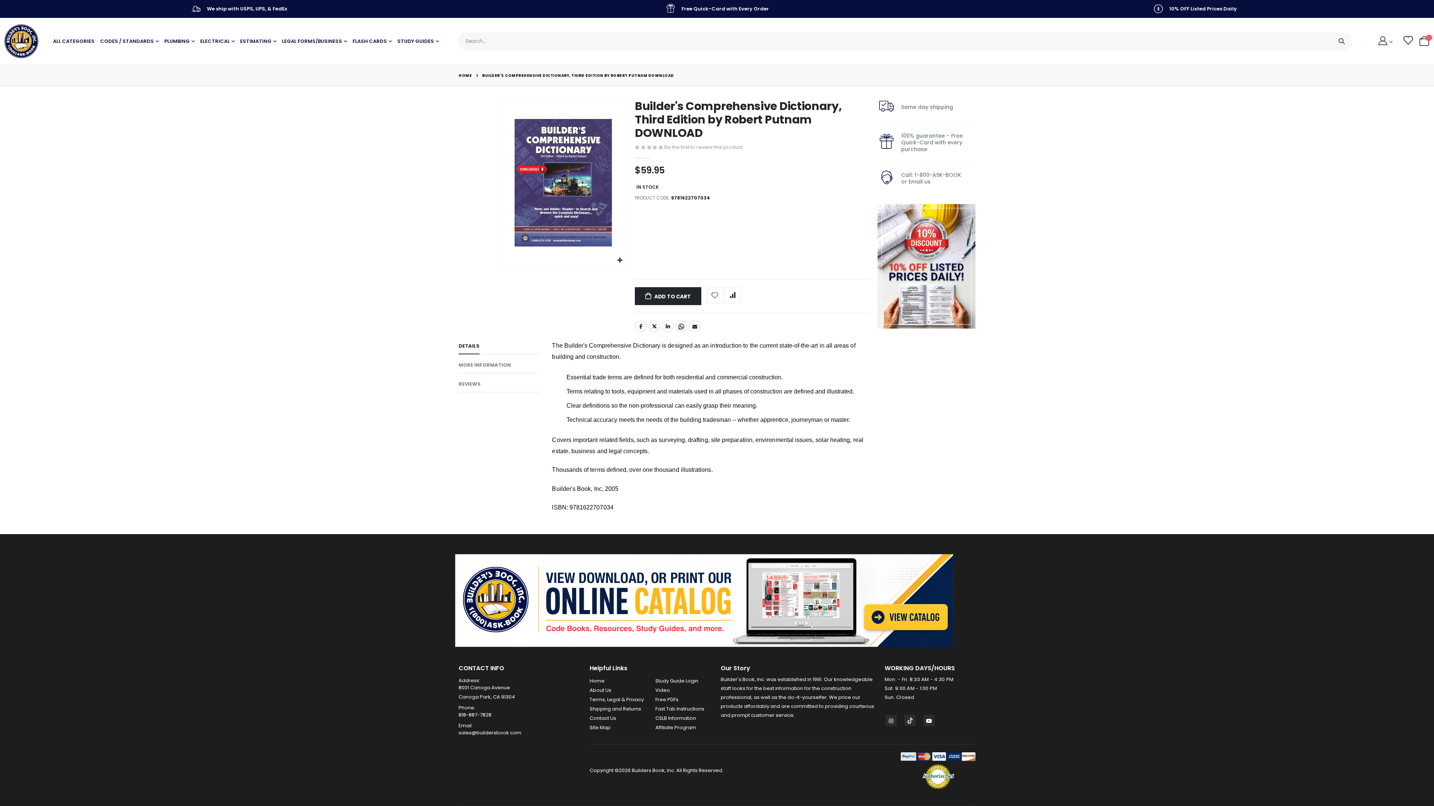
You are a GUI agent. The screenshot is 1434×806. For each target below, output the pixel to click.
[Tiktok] (910, 720)
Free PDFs (667, 699)
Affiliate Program (675, 727)
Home (465, 75)
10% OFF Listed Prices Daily (1203, 8)
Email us (920, 181)
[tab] (500, 347)
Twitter (654, 326)
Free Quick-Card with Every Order (725, 8)
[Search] (1341, 41)
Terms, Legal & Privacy (617, 699)
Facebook (641, 326)
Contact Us (603, 718)
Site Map (600, 727)
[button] (619, 260)
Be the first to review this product (703, 147)
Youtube (929, 720)
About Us (600, 690)
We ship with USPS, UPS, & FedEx (247, 8)
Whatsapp (681, 326)
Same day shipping (927, 107)
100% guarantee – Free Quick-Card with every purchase (932, 142)
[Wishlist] (1407, 41)
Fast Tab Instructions (679, 708)
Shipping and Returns (615, 708)
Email (695, 326)
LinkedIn (668, 326)
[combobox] (905, 41)
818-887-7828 (475, 714)
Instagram (891, 720)
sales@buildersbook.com (490, 732)
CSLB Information (675, 718)
